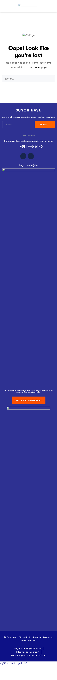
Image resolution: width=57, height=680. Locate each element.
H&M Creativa (28, 640)
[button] (28, 400)
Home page (40, 67)
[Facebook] (23, 156)
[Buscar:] (28, 78)
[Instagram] (31, 156)
